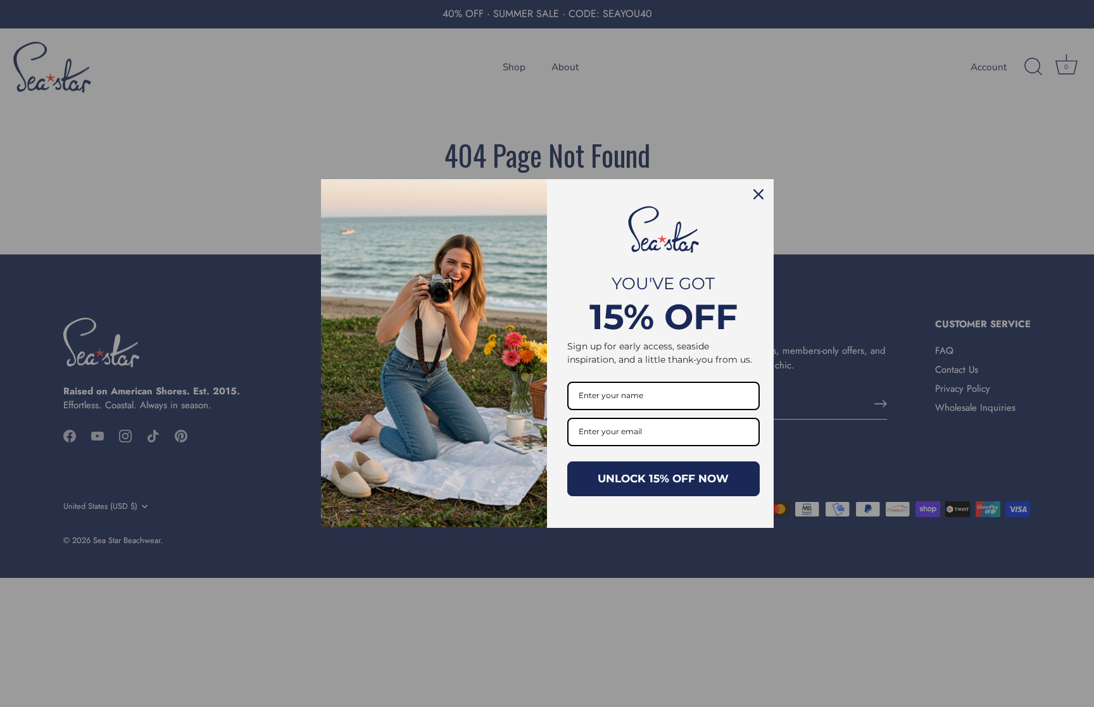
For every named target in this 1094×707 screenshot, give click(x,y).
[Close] (758, 194)
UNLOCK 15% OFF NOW (663, 478)
